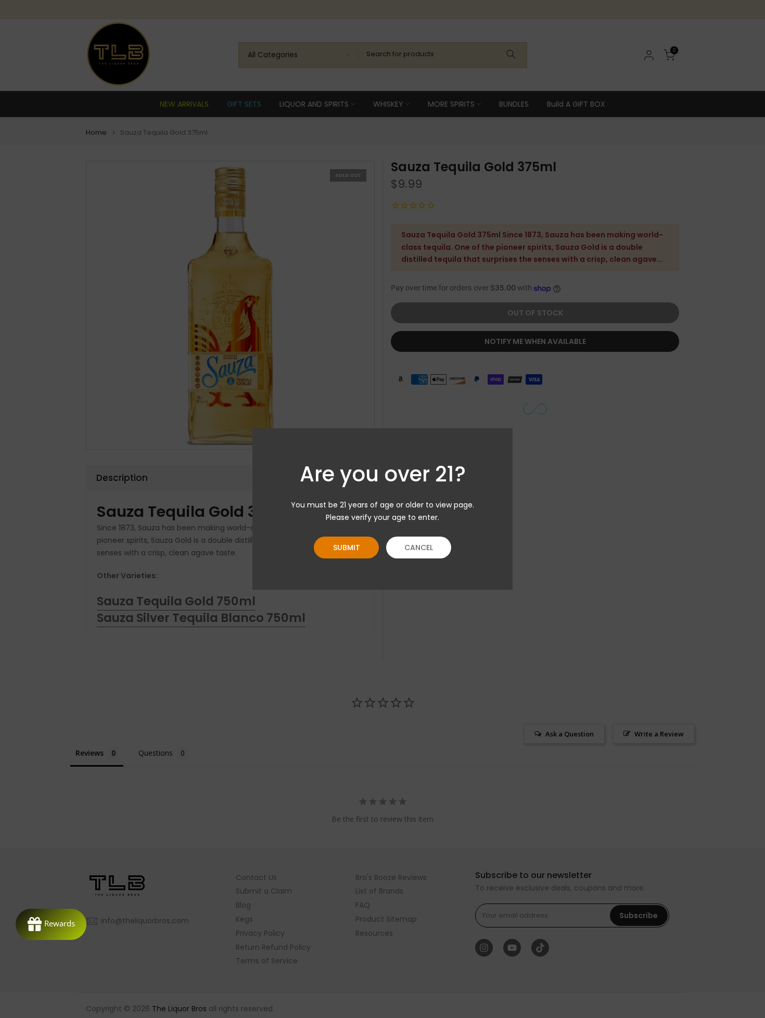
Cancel (418, 547)
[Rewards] (51, 924)
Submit (346, 547)
